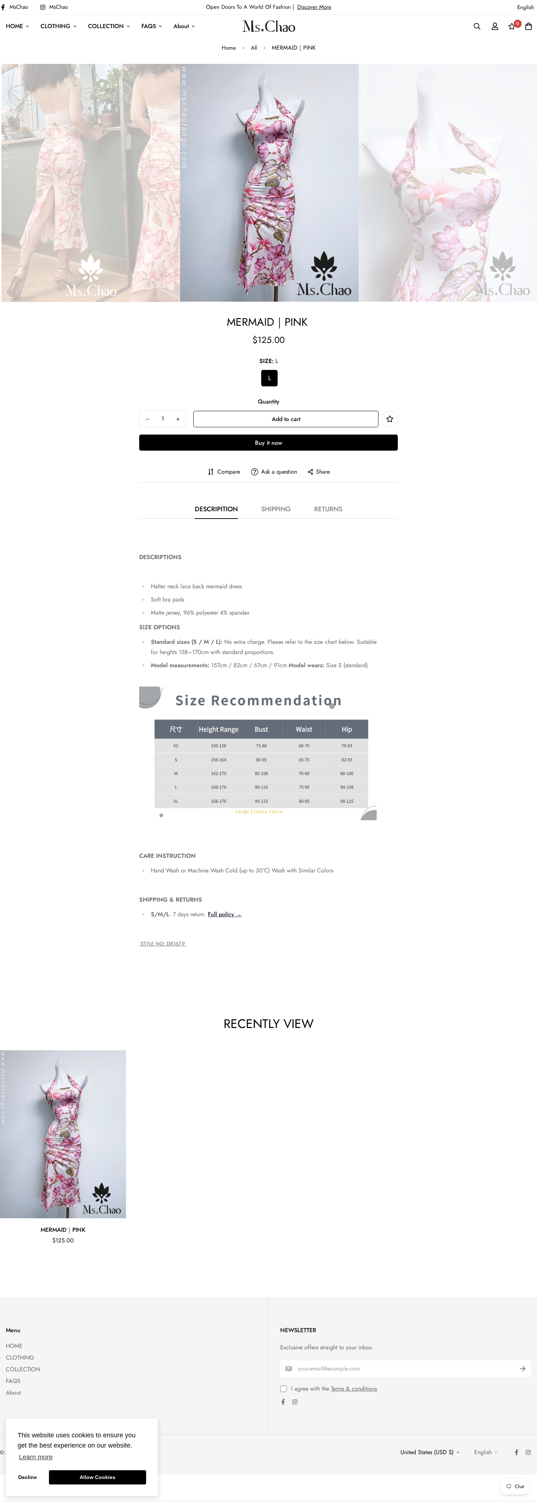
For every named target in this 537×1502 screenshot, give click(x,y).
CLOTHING (56, 26)
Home (229, 48)
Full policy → (225, 914)
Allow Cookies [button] (97, 1477)
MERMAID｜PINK (63, 1230)
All (254, 48)
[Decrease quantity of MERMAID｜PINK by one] (147, 419)
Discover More (314, 7)
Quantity (268, 401)
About (181, 26)
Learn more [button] (36, 1457)
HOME (14, 26)
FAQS (148, 26)
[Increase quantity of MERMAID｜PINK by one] (178, 419)
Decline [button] (27, 1477)
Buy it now (268, 443)
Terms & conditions (354, 1388)
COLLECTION (106, 26)
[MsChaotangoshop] (268, 26)
